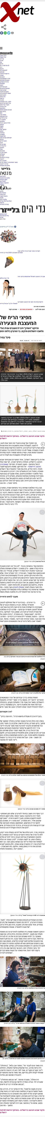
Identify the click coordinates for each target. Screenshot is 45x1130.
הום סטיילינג (3, 87)
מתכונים (2, 151)
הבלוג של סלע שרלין (6, 201)
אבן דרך (42, 276)
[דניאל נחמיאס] (22, 534)
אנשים (2, 124)
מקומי (1, 126)
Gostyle (2, 83)
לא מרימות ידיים (4, 65)
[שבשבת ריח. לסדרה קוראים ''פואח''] (22, 883)
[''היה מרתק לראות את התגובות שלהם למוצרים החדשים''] (22, 1042)
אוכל (1, 149)
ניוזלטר (2, 184)
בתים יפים (3, 111)
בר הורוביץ (10, 431)
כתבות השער (4, 196)
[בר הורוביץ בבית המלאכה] (22, 971)
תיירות (2, 69)
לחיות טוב (3, 176)
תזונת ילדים (3, 141)
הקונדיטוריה (3, 152)
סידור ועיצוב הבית (5, 123)
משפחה (2, 134)
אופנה (2, 75)
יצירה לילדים (3, 118)
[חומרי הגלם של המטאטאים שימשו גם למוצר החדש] (22, 758)
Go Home (3, 193)
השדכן (26, 431)
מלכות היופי (3, 199)
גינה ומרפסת (3, 116)
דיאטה (2, 159)
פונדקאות (3, 136)
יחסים (1, 131)
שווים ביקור (3, 90)
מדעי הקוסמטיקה (5, 78)
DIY (1, 113)
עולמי (1, 128)
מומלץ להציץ (19, 587)
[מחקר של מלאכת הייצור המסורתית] (22, 677)
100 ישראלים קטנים (6, 138)
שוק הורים (3, 144)
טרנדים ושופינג (4, 82)
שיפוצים (2, 121)
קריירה (2, 59)
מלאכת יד (3, 119)
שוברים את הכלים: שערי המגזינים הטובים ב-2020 (19, 251)
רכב (1, 67)
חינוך (1, 142)
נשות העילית (3, 179)
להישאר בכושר (4, 183)
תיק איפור (3, 194)
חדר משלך (3, 57)
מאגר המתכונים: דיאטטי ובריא (9, 162)
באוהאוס (2, 108)
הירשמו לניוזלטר (4, 73)
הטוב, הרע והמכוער (5, 101)
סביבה (2, 100)
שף (1, 62)
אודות (1, 217)
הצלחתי (2, 133)
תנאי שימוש (3, 214)
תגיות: (5, 431)
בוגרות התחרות (4, 204)
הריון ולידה (3, 146)
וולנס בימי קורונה (5, 178)
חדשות (2, 98)
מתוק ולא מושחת (5, 165)
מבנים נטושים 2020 (6, 110)
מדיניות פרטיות (4, 216)
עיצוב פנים (3, 95)
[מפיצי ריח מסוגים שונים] (22, 793)
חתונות (2, 147)
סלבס (1, 198)
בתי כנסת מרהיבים (5, 103)
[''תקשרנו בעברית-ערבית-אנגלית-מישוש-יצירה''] (22, 1007)
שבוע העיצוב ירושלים (39, 431)
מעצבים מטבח (4, 92)
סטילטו (2, 72)
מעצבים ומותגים (4, 80)
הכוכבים (2, 77)
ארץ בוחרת (3, 106)
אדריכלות (2, 96)
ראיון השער (3, 55)
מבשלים (2, 154)
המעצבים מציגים (5, 88)
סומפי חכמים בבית (5, 93)
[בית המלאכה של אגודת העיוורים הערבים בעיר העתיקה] (22, 640)
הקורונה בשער (36, 251)
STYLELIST (3, 70)
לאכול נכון (3, 181)
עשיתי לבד (3, 115)
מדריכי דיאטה (4, 164)
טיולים (2, 139)
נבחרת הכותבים (4, 157)
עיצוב (1, 85)
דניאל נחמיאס (18, 431)
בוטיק (1, 191)
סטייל (1, 60)
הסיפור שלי (3, 129)
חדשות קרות (39, 302)
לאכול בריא (3, 161)
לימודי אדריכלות (4, 105)
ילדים (1, 64)
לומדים (2, 156)
